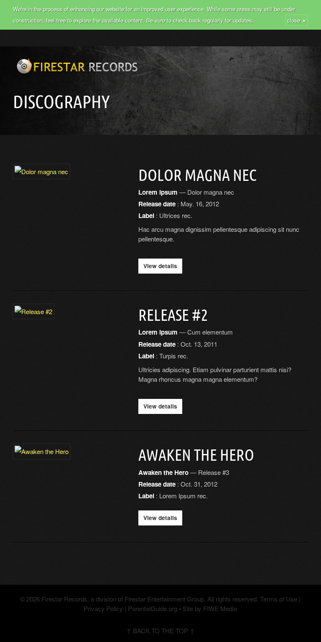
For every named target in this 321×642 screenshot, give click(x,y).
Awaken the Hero (196, 455)
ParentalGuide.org (152, 608)
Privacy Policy (103, 608)
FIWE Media (220, 608)
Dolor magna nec (197, 175)
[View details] (41, 173)
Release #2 (173, 315)
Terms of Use (277, 598)
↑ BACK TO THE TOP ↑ (160, 630)
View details (160, 266)
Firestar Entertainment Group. (165, 598)
